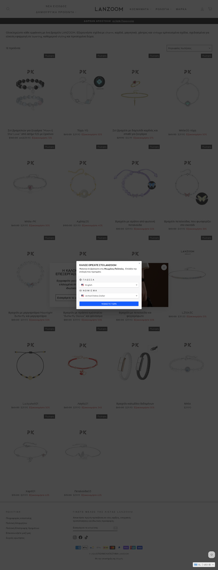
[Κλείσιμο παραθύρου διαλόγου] (139, 263)
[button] (204, 564)
